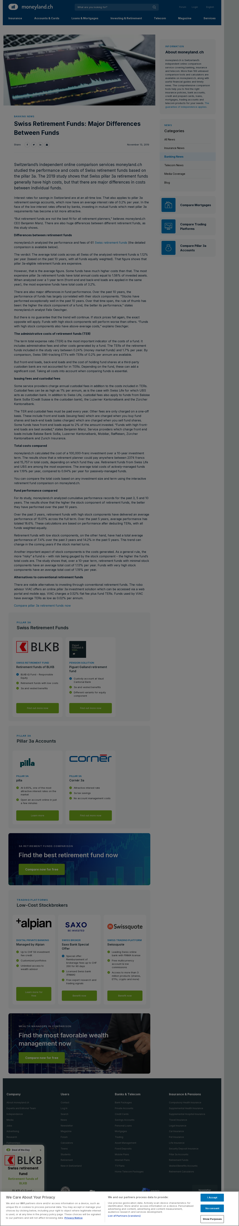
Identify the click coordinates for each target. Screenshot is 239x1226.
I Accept (212, 1197)
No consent (212, 1208)
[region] (119, 1208)
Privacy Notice (73, 1217)
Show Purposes (212, 1218)
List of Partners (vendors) (124, 1215)
